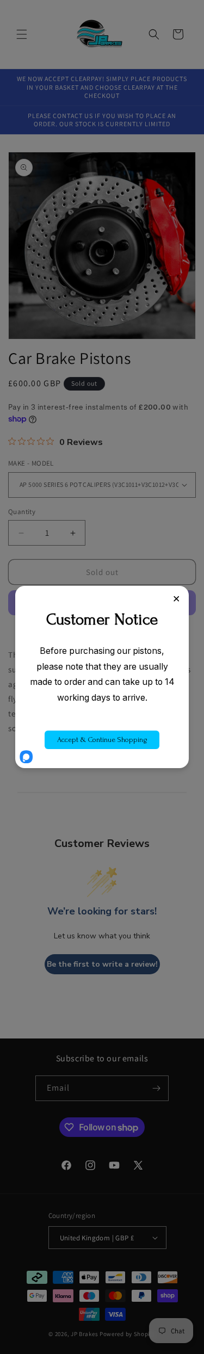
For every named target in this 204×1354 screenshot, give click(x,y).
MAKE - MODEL (31, 463)
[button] (22, 34)
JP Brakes (84, 1334)
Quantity (21, 511)
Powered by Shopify (128, 1334)
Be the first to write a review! (102, 964)
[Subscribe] (156, 1088)
